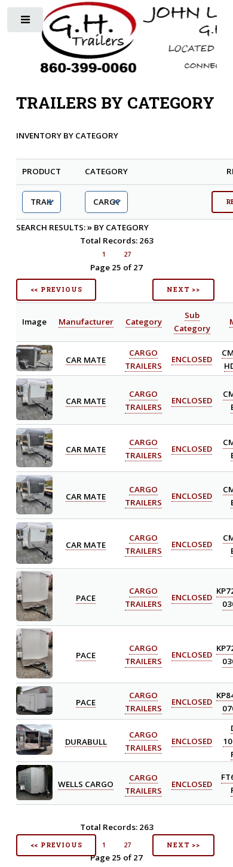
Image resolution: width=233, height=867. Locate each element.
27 (127, 254)
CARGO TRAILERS (143, 655)
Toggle (26, 22)
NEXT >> (183, 289)
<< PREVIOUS (56, 289)
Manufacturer (86, 321)
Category (143, 321)
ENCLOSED (191, 359)
